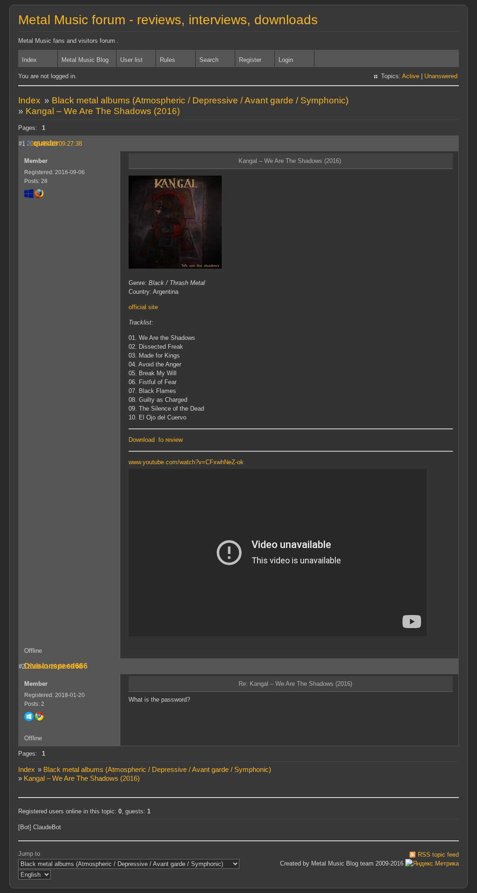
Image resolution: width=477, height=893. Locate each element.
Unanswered (440, 76)
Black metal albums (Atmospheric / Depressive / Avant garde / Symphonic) (200, 100)
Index (29, 59)
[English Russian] (34, 874)
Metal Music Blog (85, 59)
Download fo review (156, 439)
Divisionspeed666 (56, 666)
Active (410, 76)
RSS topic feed (438, 854)
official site (143, 307)
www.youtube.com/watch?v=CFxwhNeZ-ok (186, 462)
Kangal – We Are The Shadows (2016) (103, 111)
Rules (167, 59)
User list (131, 59)
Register (250, 59)
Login (286, 59)
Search (208, 59)
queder (46, 143)
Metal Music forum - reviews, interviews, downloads (168, 20)
